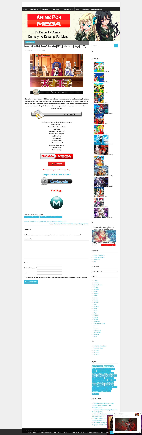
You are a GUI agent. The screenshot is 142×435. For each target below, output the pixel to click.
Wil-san (38, 50)
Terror (95, 336)
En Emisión (45, 9)
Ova (95, 261)
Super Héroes (97, 332)
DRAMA (94, 375)
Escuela (96, 298)
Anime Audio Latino (99, 255)
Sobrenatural (97, 330)
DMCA (77, 9)
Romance (96, 326)
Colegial (96, 287)
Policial (96, 319)
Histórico (96, 306)
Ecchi (98, 375)
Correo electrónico (30, 268)
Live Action (97, 259)
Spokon (101, 391)
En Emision (53, 216)
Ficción (93, 377)
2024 (93, 366)
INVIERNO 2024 (95, 380)
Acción (95, 280)
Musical (96, 317)
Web (25, 273)
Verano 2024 (107, 391)
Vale (112, 432)
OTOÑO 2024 (110, 382)
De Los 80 (96, 352)
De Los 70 (96, 354)
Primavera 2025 (96, 387)
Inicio (25, 9)
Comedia (37, 216)
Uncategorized (30, 42)
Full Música (67, 9)
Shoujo (104, 389)
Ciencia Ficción (98, 285)
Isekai (109, 380)
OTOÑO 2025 (95, 384)
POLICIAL (102, 384)
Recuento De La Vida (99, 323)
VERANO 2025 (95, 393)
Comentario (28, 239)
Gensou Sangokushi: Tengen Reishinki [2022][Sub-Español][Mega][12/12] (45, 221)
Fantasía (60, 216)
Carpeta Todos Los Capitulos (57, 174)
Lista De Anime (34, 9)
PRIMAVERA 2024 (109, 384)
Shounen (109, 389)
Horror (112, 377)
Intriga (95, 308)
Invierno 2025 (104, 380)
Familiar (96, 300)
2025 (97, 366)
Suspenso (96, 334)
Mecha (93, 382)
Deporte (96, 293)
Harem (96, 311)
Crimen (96, 291)
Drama (96, 295)
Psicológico (97, 321)
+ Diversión (55, 9)
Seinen (99, 389)
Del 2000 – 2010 (98, 348)
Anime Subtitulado (29, 216)
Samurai (96, 328)
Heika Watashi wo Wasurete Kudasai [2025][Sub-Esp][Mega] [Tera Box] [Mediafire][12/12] (103, 405)
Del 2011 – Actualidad (45, 216)
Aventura (96, 283)
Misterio (96, 315)
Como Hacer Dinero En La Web (92, 9)
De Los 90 (96, 350)
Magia (95, 313)
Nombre (27, 263)
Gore (95, 304)
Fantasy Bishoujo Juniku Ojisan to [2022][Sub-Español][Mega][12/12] (68, 224)
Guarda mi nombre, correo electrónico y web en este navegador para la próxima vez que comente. (56, 277)
